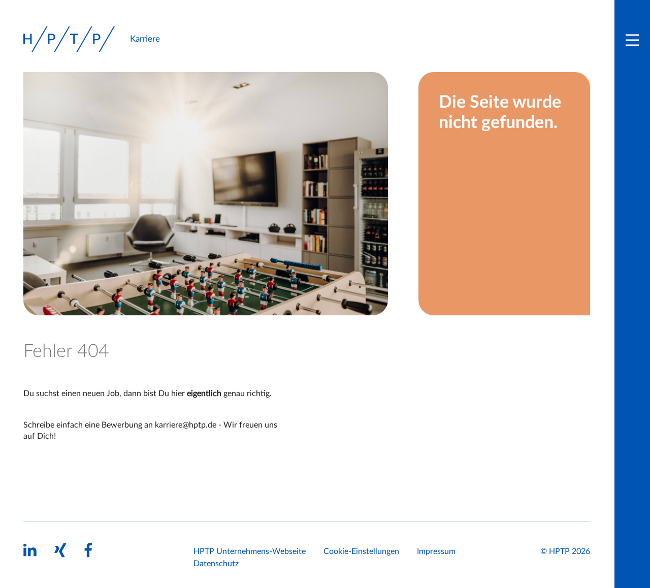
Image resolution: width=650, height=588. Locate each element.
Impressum (436, 551)
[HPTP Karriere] (69, 39)
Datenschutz (216, 564)
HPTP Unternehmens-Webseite (249, 551)
